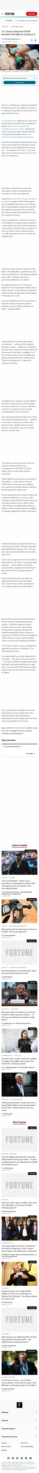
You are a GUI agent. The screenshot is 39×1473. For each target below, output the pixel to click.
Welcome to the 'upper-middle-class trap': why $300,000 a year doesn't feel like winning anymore (19, 1205)
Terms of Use (11, 1463)
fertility (18, 1055)
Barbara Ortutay (9, 1254)
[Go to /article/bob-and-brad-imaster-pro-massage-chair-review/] (19, 953)
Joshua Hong (8, 1168)
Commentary (7, 1055)
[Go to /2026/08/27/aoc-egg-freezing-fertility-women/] (19, 1041)
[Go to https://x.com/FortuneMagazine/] (13, 1458)
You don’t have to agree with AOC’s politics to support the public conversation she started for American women (19, 1061)
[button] (11, 39)
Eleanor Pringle (9, 1389)
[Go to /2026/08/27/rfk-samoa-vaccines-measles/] (19, 994)
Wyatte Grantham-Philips (25, 1254)
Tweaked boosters (9, 121)
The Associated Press (11, 892)
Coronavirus (17, 27)
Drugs (12, 877)
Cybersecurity (8, 1243)
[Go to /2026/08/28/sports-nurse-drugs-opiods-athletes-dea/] (19, 863)
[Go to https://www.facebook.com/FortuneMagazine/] (8, 1458)
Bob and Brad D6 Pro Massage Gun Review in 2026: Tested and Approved (19, 930)
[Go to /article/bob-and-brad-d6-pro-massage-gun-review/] (19, 911)
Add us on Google (19, 82)
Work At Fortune (6, 1446)
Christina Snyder (10, 935)
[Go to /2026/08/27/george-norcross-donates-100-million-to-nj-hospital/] (19, 1085)
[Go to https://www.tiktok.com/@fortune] (26, 1458)
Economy (5, 1334)
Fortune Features (19, 728)
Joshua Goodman (26, 892)
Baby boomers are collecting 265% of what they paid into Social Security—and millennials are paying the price (19, 1339)
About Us (4, 1443)
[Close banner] (35, 78)
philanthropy (17, 1099)
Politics (5, 1009)
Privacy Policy (19, 1463)
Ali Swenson (8, 1023)
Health (5, 27)
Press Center (24, 1443)
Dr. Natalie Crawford (27, 1067)
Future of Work (8, 1377)
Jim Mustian (6, 894)
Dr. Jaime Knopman (10, 1067)
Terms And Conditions (27, 1446)
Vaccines (15, 1009)
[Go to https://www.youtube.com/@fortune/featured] (30, 1458)
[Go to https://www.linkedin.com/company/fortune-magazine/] (17, 1458)
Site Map (4, 1450)
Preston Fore (8, 1302)
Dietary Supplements (18, 926)
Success (5, 1099)
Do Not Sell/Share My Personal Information (13, 1465)
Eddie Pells (17, 894)
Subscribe (31, 14)
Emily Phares (8, 977)
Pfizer (19, 150)
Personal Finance (9, 1154)
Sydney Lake (8, 1114)
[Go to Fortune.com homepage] (10, 14)
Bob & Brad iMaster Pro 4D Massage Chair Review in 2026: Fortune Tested (19, 972)
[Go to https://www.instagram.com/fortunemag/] (22, 1458)
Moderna (29, 153)
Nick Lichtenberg (10, 1211)
